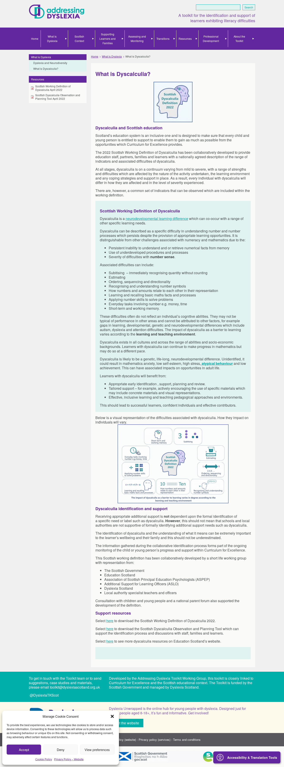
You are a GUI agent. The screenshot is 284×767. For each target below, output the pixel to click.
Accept (24, 749)
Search (249, 7)
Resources (185, 38)
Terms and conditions (187, 739)
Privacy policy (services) (154, 739)
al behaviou (221, 363)
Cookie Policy (43, 759)
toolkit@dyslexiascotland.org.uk (75, 687)
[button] (112, 716)
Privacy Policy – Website (69, 759)
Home (34, 38)
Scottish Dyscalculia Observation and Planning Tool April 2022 (57, 96)
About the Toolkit (239, 38)
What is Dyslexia (52, 38)
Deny (61, 749)
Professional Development (211, 38)
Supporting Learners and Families (107, 38)
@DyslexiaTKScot (44, 695)
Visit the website (126, 722)
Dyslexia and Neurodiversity (50, 63)
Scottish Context (79, 38)
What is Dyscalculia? (45, 68)
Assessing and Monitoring (137, 38)
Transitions (163, 38)
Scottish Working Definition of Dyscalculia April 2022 (53, 88)
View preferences (97, 749)
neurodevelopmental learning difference (157, 218)
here (109, 620)
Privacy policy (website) (120, 739)
